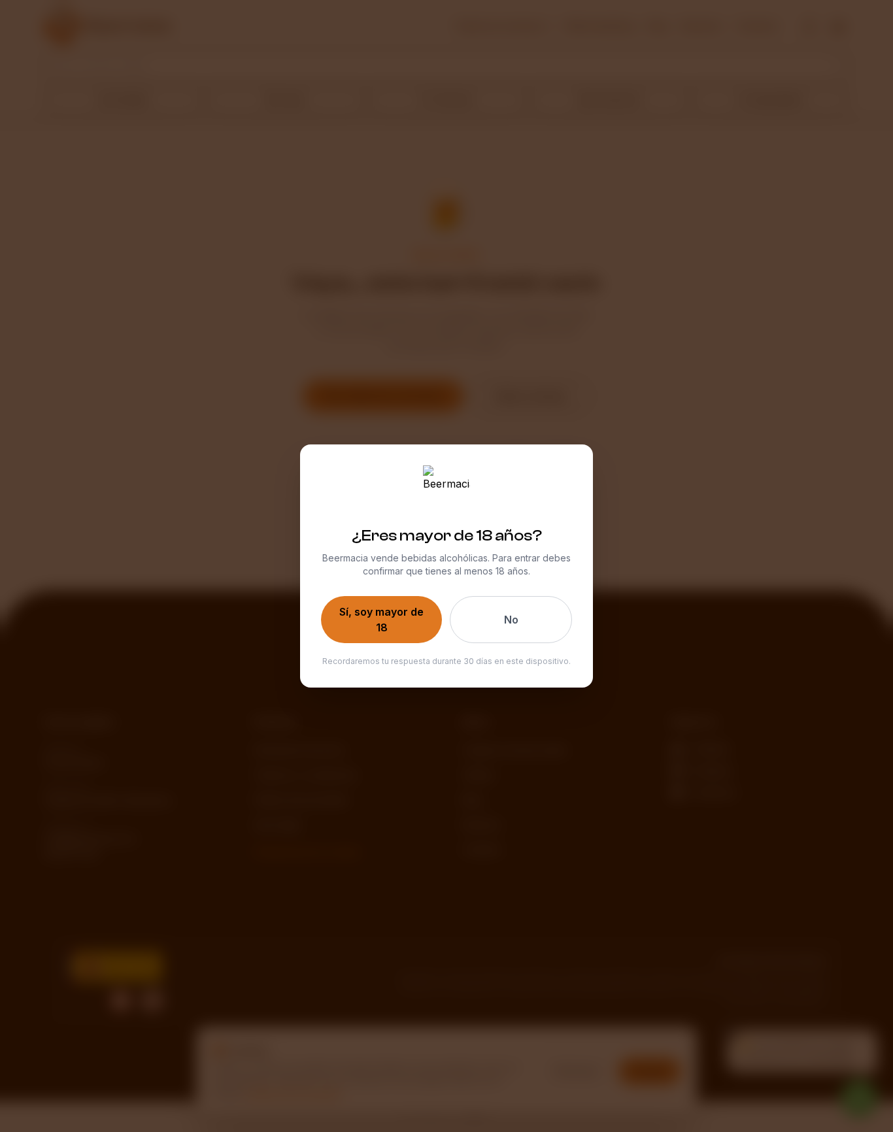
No (511, 619)
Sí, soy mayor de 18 (381, 619)
